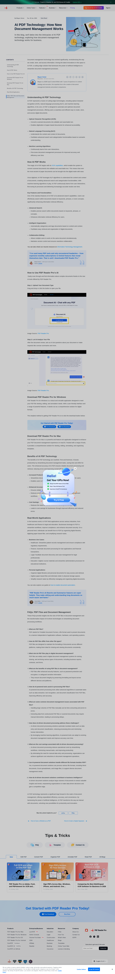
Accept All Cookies (94, 969)
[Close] (112, 969)
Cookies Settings (81, 969)
